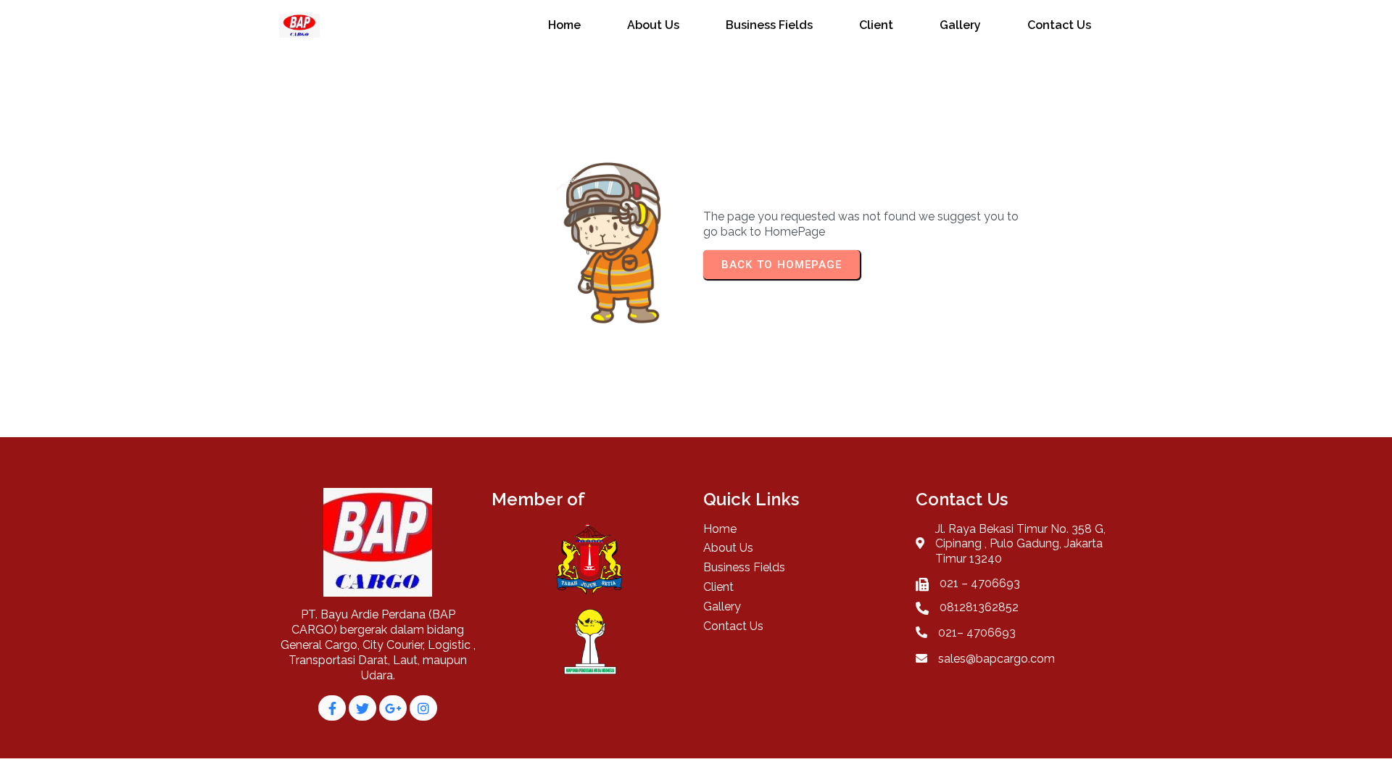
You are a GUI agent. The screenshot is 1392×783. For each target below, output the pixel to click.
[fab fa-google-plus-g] (393, 708)
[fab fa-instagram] (423, 708)
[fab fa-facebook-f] (332, 708)
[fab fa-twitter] (362, 708)
